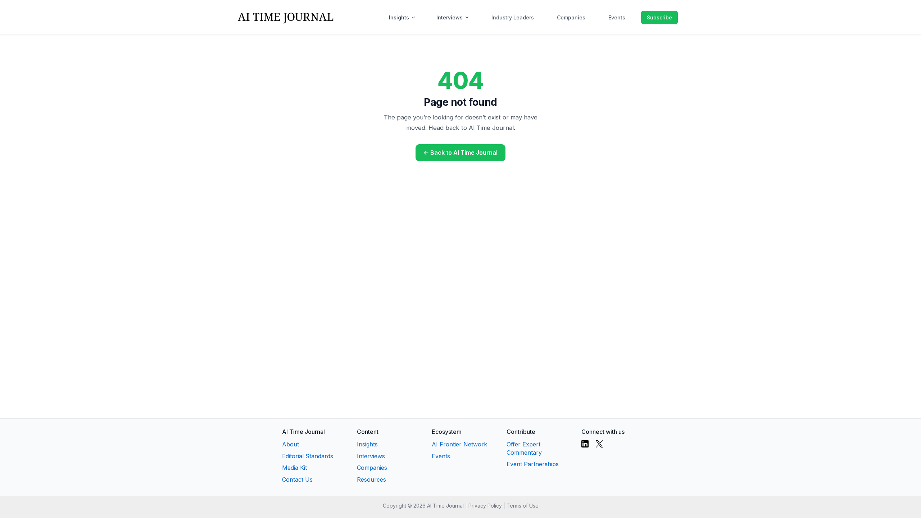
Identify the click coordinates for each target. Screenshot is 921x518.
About (290, 444)
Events (616, 17)
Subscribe (659, 17)
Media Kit (294, 467)
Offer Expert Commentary (524, 448)
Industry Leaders (512, 17)
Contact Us (297, 479)
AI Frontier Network (459, 444)
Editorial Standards (307, 456)
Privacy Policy (485, 506)
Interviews (449, 17)
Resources (371, 479)
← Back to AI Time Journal (460, 152)
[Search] (634, 17)
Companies (571, 17)
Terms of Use (523, 506)
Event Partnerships (533, 464)
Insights (399, 17)
